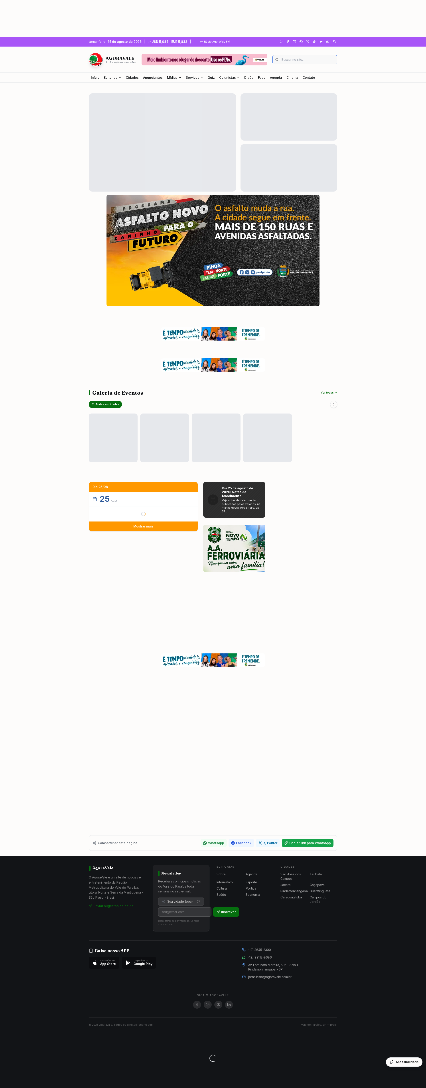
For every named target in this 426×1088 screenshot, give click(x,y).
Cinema (292, 77)
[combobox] (181, 902)
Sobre (221, 874)
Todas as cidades (107, 404)
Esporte (251, 882)
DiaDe (249, 77)
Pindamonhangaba (294, 891)
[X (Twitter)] (308, 42)
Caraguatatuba (291, 897)
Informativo (225, 882)
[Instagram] (294, 42)
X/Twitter (270, 843)
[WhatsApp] (301, 42)
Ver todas (327, 392)
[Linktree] (334, 42)
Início (95, 77)
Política (251, 888)
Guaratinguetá (320, 891)
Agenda (276, 77)
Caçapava (317, 885)
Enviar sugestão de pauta (114, 906)
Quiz (211, 77)
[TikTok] (314, 42)
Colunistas (227, 77)
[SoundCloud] (321, 42)
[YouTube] (328, 42)
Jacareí (285, 885)
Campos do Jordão (318, 899)
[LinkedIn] (229, 1005)
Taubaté (316, 874)
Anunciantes (153, 77)
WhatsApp (216, 843)
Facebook (243, 843)
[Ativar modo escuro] (281, 42)
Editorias (110, 77)
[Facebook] (288, 42)
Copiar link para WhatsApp (310, 843)
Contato (309, 77)
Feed (262, 77)
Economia (253, 894)
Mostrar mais (143, 526)
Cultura (222, 888)
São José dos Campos (290, 876)
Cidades (132, 77)
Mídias (172, 77)
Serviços (192, 77)
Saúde (221, 894)
